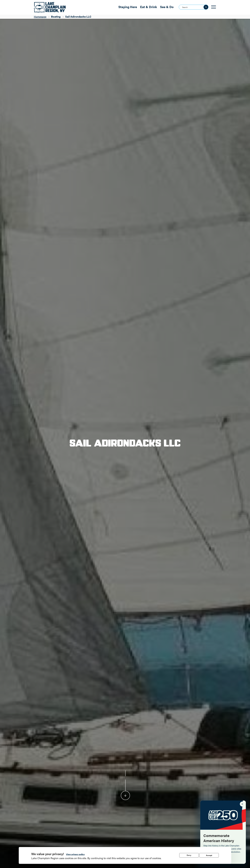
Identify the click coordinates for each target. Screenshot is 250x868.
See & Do (167, 7)
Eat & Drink (148, 7)
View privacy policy (75, 854)
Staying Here (127, 7)
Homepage (40, 16)
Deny (189, 855)
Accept (209, 855)
